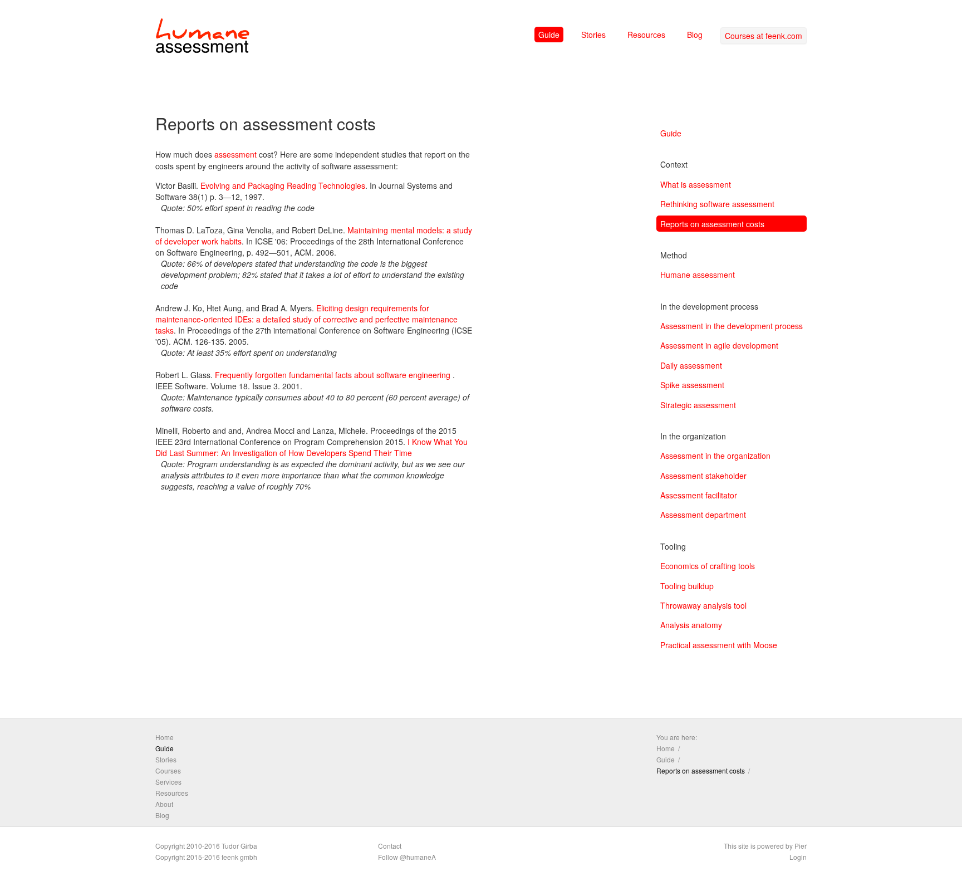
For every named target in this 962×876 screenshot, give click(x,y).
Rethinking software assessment (717, 203)
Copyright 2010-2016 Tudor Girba (206, 845)
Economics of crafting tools (707, 565)
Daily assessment (691, 365)
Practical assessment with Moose (718, 644)
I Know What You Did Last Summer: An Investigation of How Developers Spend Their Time (311, 447)
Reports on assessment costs (712, 223)
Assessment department (703, 514)
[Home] (202, 37)
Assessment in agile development (719, 345)
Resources (646, 34)
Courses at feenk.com (763, 35)
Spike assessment (692, 384)
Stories (593, 34)
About (164, 804)
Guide (548, 34)
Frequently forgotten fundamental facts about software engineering (332, 374)
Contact (389, 845)
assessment (235, 154)
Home (164, 737)
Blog (695, 34)
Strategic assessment (698, 404)
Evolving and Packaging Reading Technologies (282, 185)
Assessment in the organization (715, 455)
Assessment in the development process (731, 325)
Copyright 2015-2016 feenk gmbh (206, 857)
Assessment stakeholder (703, 475)
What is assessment (695, 184)
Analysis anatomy (691, 624)
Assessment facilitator (698, 495)
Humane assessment (697, 274)
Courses (168, 770)
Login (798, 857)
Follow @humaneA (407, 857)
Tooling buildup (687, 585)
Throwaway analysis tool (703, 605)
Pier (800, 845)
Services (168, 781)
